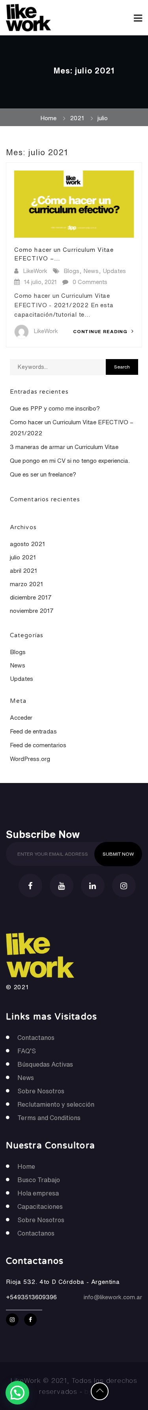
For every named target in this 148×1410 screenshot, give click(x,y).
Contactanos (35, 1037)
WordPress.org (30, 759)
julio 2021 (23, 557)
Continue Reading (101, 331)
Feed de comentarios (38, 745)
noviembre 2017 (32, 611)
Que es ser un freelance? (43, 474)
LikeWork (35, 271)
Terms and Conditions (49, 1118)
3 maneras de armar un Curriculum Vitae (64, 447)
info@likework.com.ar (113, 1297)
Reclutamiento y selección (55, 1104)
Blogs (71, 271)
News (91, 271)
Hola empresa (38, 1193)
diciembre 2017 (31, 597)
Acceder (21, 718)
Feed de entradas (33, 731)
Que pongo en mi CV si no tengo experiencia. (70, 461)
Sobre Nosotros (40, 1091)
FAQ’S (26, 1051)
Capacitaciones (40, 1206)
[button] (17, 1392)
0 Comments (90, 282)
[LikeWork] (40, 17)
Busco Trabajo (38, 1180)
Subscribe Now (43, 833)
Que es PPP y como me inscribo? (55, 408)
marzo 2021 (26, 584)
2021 (77, 118)
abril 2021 (23, 571)
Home (48, 118)
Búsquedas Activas (45, 1064)
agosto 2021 (27, 544)
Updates (114, 271)
